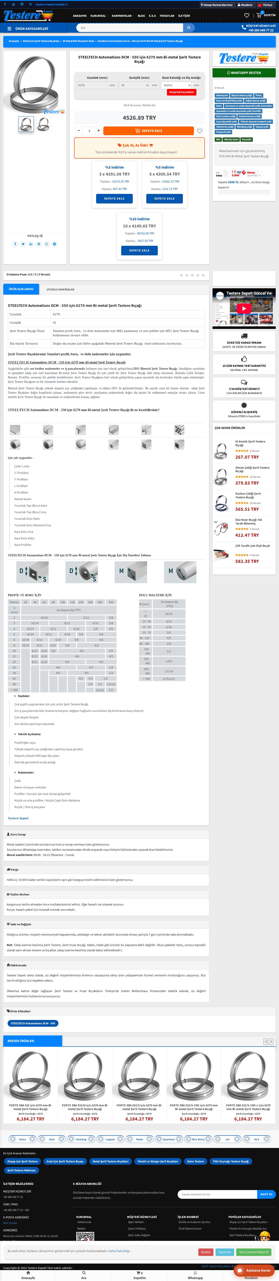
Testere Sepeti (18, 818)
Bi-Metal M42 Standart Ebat (78, 41)
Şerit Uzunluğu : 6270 (31, 1113)
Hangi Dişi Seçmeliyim (181, 92)
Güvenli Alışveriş (244, 412)
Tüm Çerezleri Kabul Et (254, 1252)
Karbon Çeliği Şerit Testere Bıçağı (248, 496)
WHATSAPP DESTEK (245, 72)
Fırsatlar (167, 16)
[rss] (30, 4)
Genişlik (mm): (139, 77)
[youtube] (13, 4)
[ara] (189, 27)
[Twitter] (23, 244)
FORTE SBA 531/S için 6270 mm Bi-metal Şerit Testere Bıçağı (139, 1107)
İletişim (184, 16)
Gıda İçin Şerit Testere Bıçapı (65, 1161)
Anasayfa (80, 16)
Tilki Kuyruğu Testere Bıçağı (231, 1161)
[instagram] (22, 4)
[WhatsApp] (46, 244)
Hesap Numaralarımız (217, 5)
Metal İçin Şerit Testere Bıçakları (41, 41)
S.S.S (152, 16)
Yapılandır (224, 1252)
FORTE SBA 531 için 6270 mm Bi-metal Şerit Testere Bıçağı (30, 1107)
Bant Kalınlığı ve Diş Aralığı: (181, 77)
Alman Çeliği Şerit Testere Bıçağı (252, 469)
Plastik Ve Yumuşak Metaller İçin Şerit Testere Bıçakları (248, 1232)
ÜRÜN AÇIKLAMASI (21, 289)
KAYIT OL (266, 1194)
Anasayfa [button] (28, 1278)
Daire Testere (195, 1161)
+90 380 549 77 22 (261, 30)
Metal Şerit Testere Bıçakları (111, 1161)
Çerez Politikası (137, 1229)
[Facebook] (15, 244)
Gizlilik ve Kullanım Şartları (195, 1222)
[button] (135, 29)
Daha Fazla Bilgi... (120, 1251)
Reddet (206, 1252)
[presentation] (266, 1041)
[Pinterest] (38, 244)
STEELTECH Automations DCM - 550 (33, 1023)
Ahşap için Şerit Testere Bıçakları (249, 1222)
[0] (259, 15)
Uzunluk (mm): (97, 77)
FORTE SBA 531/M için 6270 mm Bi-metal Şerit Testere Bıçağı (85, 1107)
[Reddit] (54, 244)
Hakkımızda (84, 1222)
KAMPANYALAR (122, 16)
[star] (236, 451)
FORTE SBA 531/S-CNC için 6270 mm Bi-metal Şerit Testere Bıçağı (194, 1107)
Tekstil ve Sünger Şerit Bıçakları (158, 1161)
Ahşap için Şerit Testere (22, 1161)
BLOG (141, 16)
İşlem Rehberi (136, 1222)
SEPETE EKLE (152, 130)
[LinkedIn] (30, 244)
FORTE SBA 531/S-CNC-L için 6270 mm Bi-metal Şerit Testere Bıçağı (248, 1107)
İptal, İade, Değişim (139, 1235)
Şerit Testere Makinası (21, 1170)
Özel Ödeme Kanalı (190, 1229)
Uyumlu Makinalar (60, 289)
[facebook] (5, 4)
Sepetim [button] (139, 1275)
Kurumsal (98, 16)
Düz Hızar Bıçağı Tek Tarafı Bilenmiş (248, 522)
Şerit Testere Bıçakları (216, 1266)
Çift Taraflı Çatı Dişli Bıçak (252, 546)
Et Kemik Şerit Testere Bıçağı (250, 443)
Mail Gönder (10, 1223)
